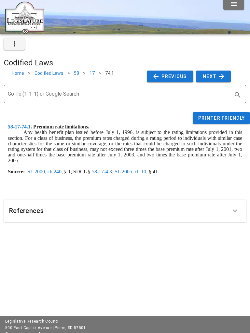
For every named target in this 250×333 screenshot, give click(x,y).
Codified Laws (49, 73)
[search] (237, 95)
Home (18, 73)
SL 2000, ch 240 (44, 171)
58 (76, 73)
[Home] (24, 31)
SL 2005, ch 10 (130, 171)
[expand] (14, 44)
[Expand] (235, 211)
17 (92, 73)
